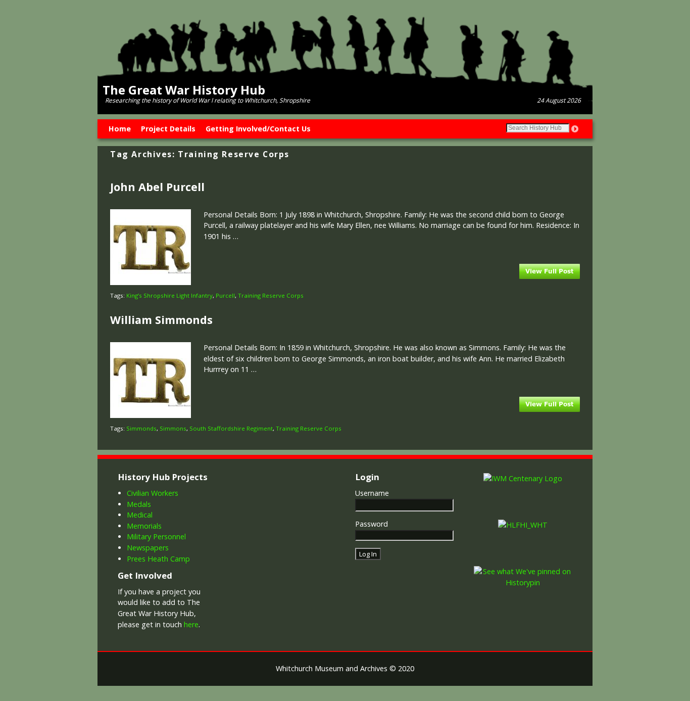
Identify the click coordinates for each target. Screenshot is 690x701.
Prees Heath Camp (158, 559)
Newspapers (148, 547)
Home (120, 128)
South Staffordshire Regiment (231, 428)
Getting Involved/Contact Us (258, 128)
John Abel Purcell (157, 186)
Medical (140, 515)
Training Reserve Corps (271, 295)
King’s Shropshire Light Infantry (169, 295)
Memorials (144, 526)
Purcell (225, 295)
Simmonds (141, 428)
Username (372, 493)
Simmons (173, 428)
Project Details (168, 128)
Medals (139, 504)
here (191, 624)
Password (371, 524)
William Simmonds (161, 319)
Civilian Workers (152, 493)
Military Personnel (156, 536)
